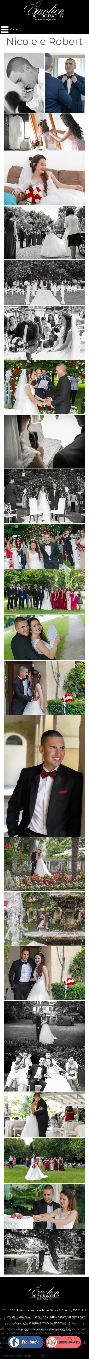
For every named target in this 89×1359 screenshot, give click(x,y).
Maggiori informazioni (18, 1355)
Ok (42, 1355)
